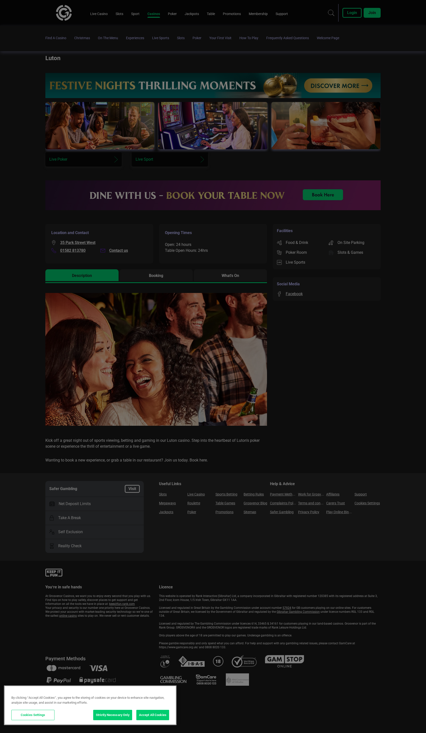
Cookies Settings (33, 715)
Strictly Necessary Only (112, 715)
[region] (90, 705)
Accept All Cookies (152, 715)
